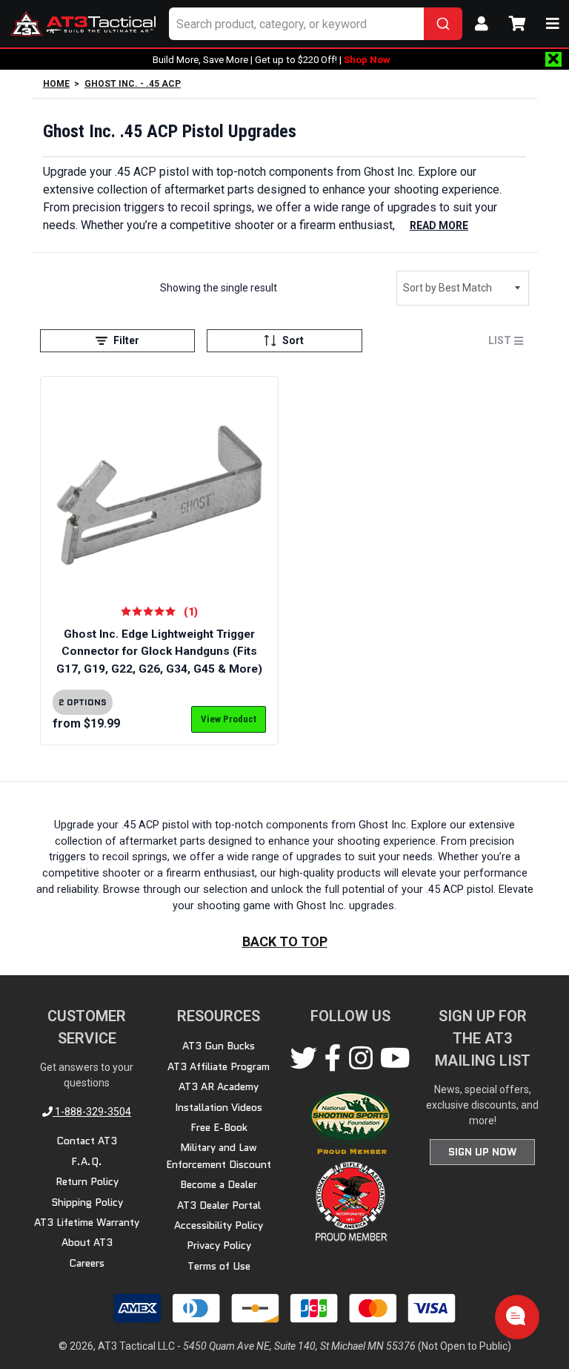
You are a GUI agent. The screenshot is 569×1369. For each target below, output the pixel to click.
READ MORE (439, 225)
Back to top (284, 941)
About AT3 (87, 1242)
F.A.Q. (86, 1161)
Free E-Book (218, 1127)
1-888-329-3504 (92, 1112)
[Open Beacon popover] (515, 1315)
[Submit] (443, 23)
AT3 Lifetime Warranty (86, 1222)
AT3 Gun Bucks (218, 1045)
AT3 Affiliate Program (218, 1066)
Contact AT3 (86, 1140)
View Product (228, 719)
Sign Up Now (482, 1151)
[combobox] (315, 23)
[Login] (481, 23)
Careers (86, 1263)
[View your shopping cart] (517, 23)
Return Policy (87, 1181)
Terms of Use (218, 1266)
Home (56, 84)
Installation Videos (218, 1107)
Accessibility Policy (218, 1225)
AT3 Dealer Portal (219, 1205)
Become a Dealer (218, 1184)
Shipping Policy (87, 1202)
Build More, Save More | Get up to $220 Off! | (271, 59)
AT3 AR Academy (219, 1086)
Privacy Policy (219, 1245)
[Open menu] (552, 23)
